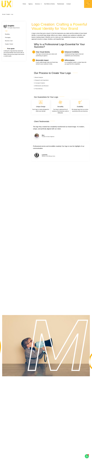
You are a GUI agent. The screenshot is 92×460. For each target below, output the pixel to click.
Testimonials (60, 4)
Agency (30, 4)
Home (24, 4)
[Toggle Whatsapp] (87, 456)
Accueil (3, 14)
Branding (7, 34)
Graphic (8, 14)
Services (37, 4)
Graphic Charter (9, 44)
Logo (6, 30)
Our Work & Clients (49, 4)
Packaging (7, 37)
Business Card (9, 40)
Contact (68, 4)
